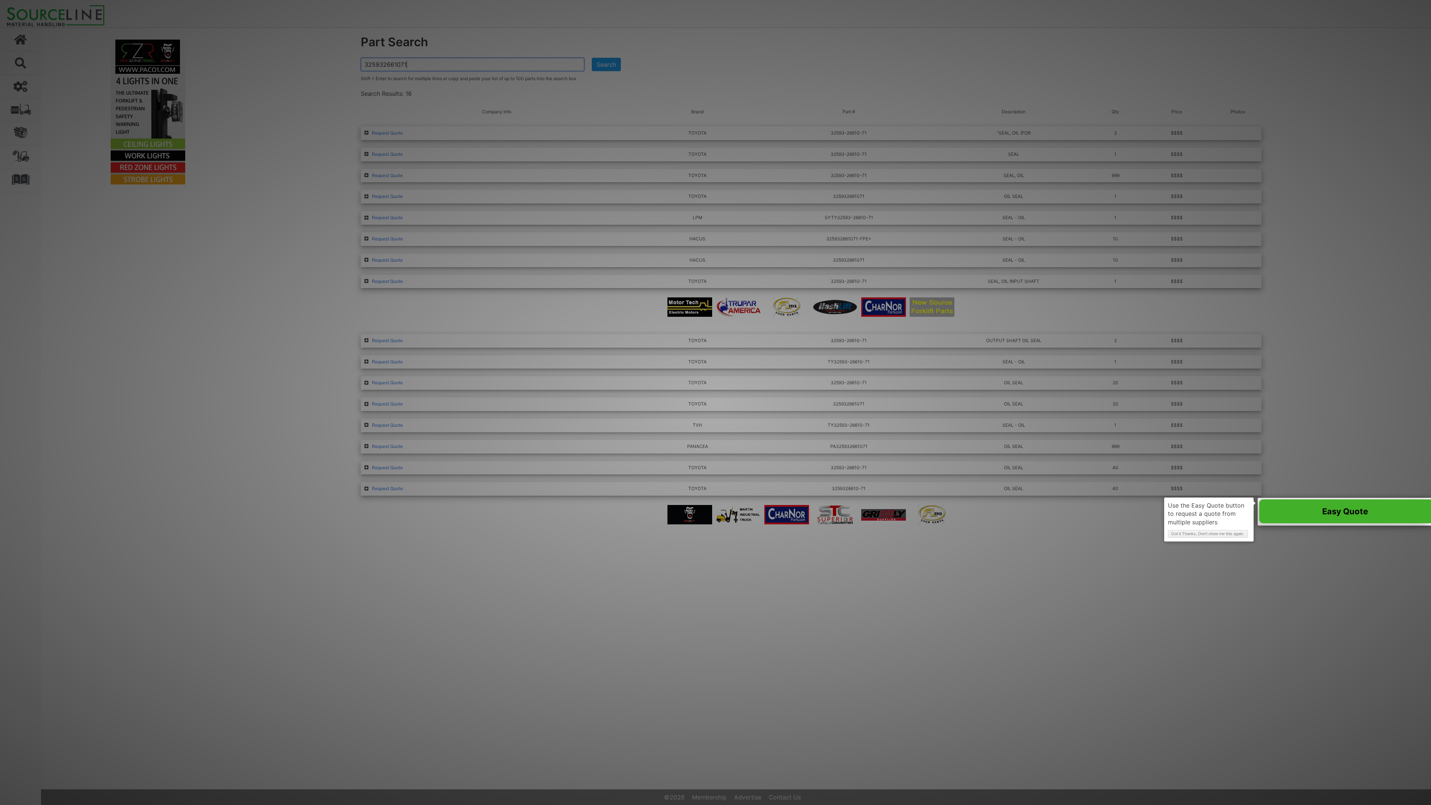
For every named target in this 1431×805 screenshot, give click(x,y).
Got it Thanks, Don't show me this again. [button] (1207, 533)
